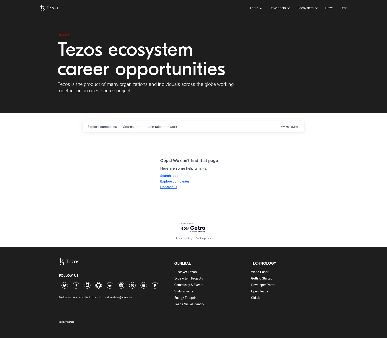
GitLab (255, 298)
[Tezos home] (49, 8)
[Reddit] (121, 285)
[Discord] (87, 285)
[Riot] (132, 285)
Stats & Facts (183, 291)
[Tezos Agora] (155, 285)
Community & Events (188, 285)
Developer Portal (263, 285)
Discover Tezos (185, 272)
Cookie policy (203, 238)
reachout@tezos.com (121, 297)
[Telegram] (76, 284)
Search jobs (169, 176)
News (329, 8)
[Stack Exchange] (143, 285)
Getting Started (261, 278)
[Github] (98, 285)
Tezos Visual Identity (189, 304)
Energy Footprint (186, 298)
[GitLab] (110, 285)
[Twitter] (64, 285)
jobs (132, 127)
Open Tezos (259, 291)
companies (102, 127)
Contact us (168, 187)
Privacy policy (184, 238)
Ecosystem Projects (188, 278)
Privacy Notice (66, 321)
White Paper (259, 272)
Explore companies (175, 181)
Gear (343, 8)
